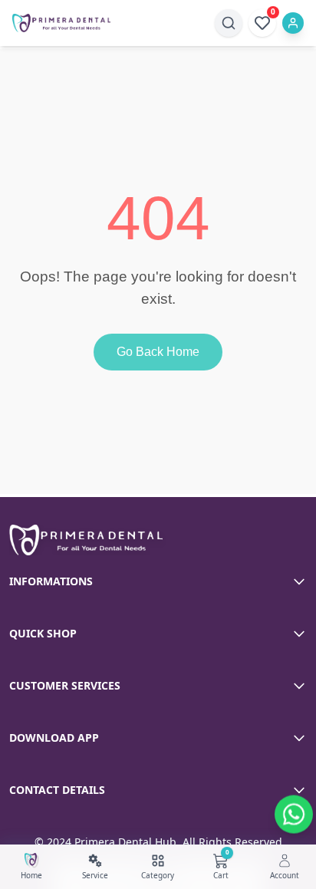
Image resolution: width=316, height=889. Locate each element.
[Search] (228, 23)
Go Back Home (158, 351)
